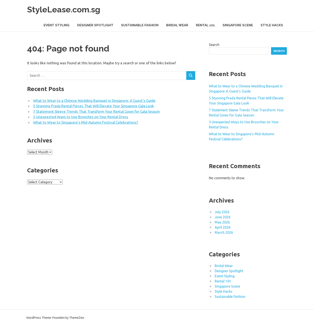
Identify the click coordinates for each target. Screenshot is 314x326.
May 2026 (222, 222)
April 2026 (222, 227)
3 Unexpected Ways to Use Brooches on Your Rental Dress (80, 117)
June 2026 (222, 217)
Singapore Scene (238, 25)
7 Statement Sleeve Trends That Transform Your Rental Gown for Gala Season (96, 111)
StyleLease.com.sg (63, 9)
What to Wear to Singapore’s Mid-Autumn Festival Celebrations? (85, 122)
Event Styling (56, 25)
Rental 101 (205, 25)
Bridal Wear (177, 25)
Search (214, 45)
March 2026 (224, 232)
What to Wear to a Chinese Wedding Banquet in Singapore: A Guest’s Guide (94, 100)
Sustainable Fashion (139, 25)
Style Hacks (272, 25)
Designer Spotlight (95, 25)
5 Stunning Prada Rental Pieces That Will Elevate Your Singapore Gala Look (93, 106)
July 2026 (222, 212)
